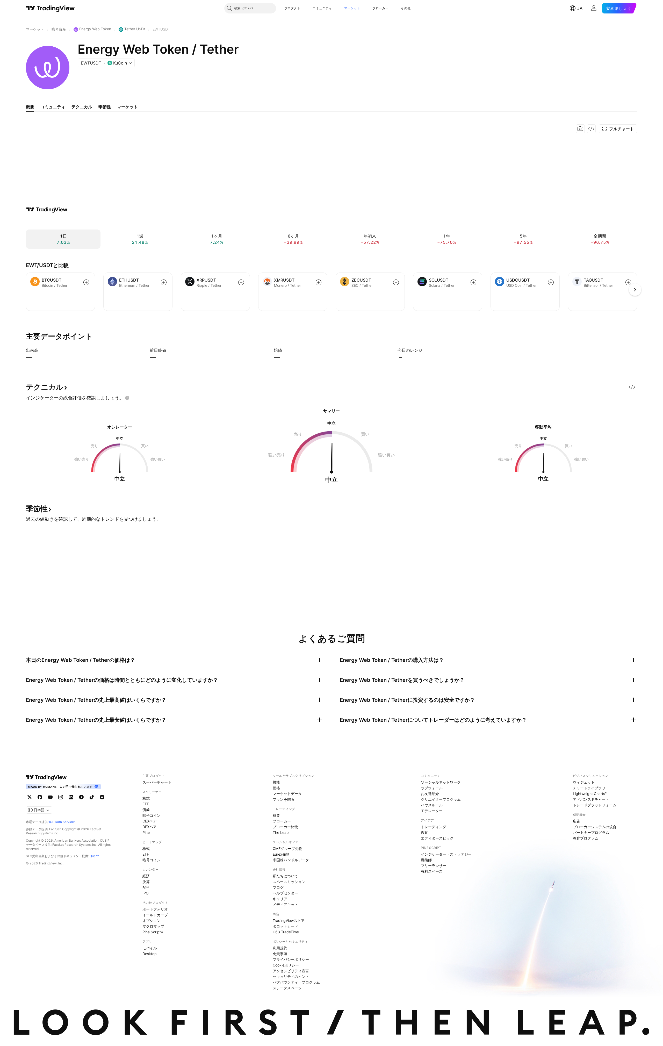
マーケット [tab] (127, 106)
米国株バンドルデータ (291, 860)
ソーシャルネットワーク (441, 782)
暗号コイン (151, 815)
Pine (146, 832)
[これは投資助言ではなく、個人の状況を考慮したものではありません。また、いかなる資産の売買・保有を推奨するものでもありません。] (127, 398)
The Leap (281, 832)
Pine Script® (152, 932)
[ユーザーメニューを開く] (594, 8)
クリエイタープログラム (441, 799)
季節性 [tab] (104, 106)
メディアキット (285, 904)
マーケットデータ (287, 793)
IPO (145, 893)
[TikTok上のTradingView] (91, 797)
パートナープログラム (591, 832)
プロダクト (292, 8)
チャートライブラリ (589, 788)
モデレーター (432, 810)
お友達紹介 (430, 793)
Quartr (94, 856)
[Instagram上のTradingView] (60, 797)
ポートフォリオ (155, 909)
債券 (146, 809)
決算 (146, 881)
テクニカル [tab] (81, 106)
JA (579, 8)
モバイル (149, 948)
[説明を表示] (41, 350)
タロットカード (285, 926)
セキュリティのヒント (291, 976)
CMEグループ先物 (287, 848)
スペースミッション (289, 881)
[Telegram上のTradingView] (81, 797)
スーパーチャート (156, 782)
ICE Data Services (62, 822)
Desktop (149, 953)
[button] (304, 8)
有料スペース (432, 871)
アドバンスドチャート (591, 799)
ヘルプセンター (285, 893)
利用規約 (280, 948)
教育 (424, 832)
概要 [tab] (30, 106)
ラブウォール (432, 788)
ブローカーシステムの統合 (594, 827)
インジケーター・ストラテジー (446, 854)
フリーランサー (433, 865)
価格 (276, 788)
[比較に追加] (86, 282)
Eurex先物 (281, 854)
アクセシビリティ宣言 (291, 971)
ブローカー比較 (285, 827)
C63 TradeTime (286, 932)
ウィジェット (584, 782)
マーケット (352, 8)
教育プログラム (585, 838)
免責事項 (280, 953)
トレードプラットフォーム (594, 805)
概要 (276, 815)
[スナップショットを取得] (580, 128)
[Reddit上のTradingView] (102, 797)
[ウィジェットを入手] (591, 128)
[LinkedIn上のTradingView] (71, 797)
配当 (146, 887)
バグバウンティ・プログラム (296, 982)
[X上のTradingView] (29, 797)
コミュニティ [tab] (52, 106)
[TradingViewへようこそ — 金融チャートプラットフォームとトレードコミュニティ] (47, 209)
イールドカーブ (155, 915)
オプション (151, 920)
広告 (576, 821)
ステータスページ (287, 988)
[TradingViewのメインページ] (50, 8)
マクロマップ (153, 926)
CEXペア (149, 821)
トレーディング (433, 827)
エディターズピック (437, 838)
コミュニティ (322, 8)
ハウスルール (432, 805)
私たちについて (285, 876)
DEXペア (149, 827)
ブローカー (380, 8)
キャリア (280, 899)
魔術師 (426, 860)
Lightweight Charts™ (590, 793)
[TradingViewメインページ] (46, 777)
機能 (276, 782)
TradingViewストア (289, 920)
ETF (145, 804)
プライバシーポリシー (291, 959)
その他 (405, 8)
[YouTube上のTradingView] (50, 797)
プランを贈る (283, 799)
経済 (146, 876)
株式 (146, 798)
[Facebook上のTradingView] (40, 797)
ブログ (278, 887)
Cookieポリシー (286, 965)
